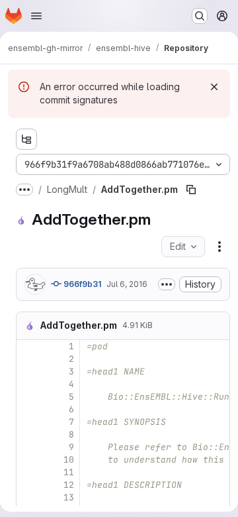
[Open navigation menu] (36, 16)
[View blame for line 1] (28, 346)
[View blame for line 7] (28, 422)
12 (68, 484)
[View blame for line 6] (28, 409)
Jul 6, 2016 (126, 284)
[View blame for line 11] (28, 472)
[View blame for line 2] (28, 359)
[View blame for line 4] (28, 384)
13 (68, 497)
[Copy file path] (191, 189)
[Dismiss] (214, 87)
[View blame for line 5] (28, 396)
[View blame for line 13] (28, 497)
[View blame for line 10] (28, 459)
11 (68, 472)
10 (68, 459)
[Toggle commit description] (166, 284)
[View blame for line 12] (28, 485)
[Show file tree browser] (26, 139)
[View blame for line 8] (28, 434)
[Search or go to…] (200, 16)
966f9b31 (81, 284)
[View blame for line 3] (28, 371)
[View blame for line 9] (28, 447)
